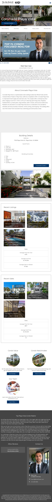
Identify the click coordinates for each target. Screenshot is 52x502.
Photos (25, 28)
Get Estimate (12, 373)
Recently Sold (47, 28)
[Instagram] (51, 63)
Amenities (16, 28)
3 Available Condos (41, 165)
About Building (5, 28)
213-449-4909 (5, 63)
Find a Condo (38, 373)
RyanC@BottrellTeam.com (37, 479)
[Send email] (49, 63)
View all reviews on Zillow (13, 451)
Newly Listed (35, 28)
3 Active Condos (8, 23)
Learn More (12, 402)
